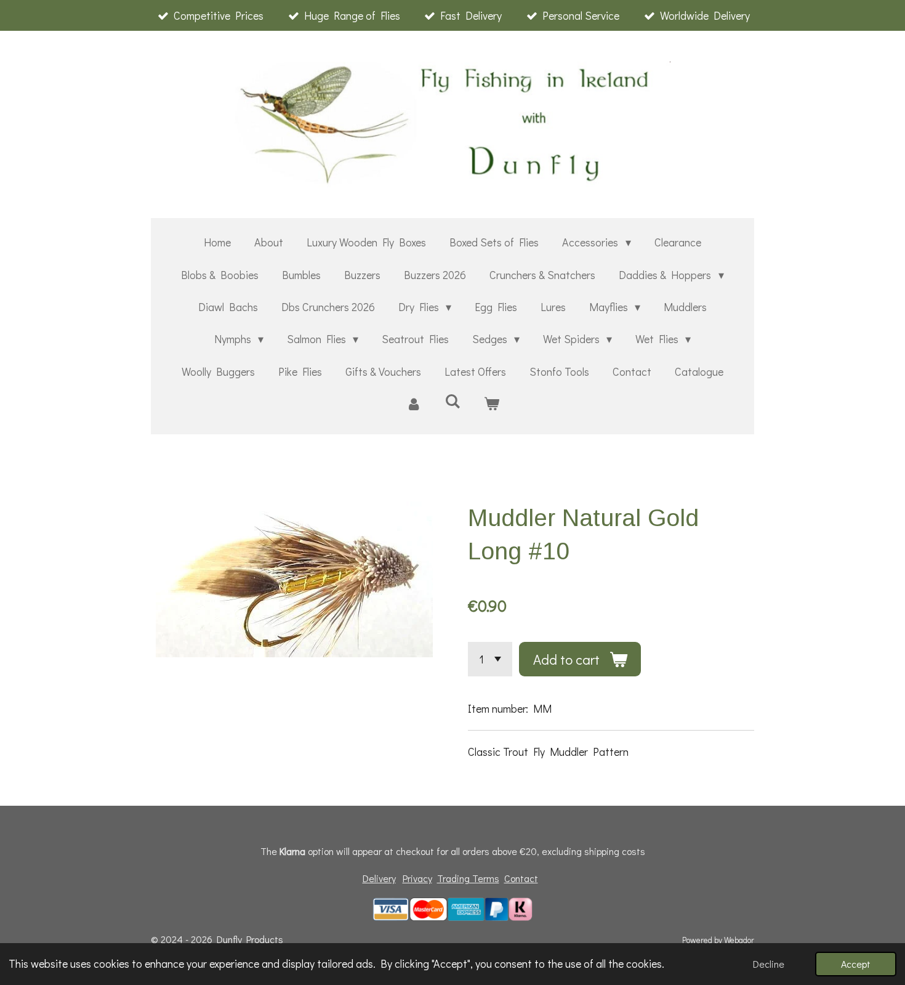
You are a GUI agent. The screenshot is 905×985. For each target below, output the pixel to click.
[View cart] (491, 403)
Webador (739, 940)
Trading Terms (468, 878)
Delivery (379, 878)
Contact (521, 878)
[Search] (452, 401)
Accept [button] (856, 963)
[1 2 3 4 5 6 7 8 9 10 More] (490, 659)
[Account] (413, 403)
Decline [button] (768, 963)
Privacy (417, 878)
